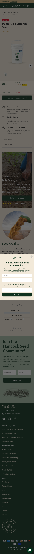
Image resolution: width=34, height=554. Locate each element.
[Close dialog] (32, 256)
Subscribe (17, 294)
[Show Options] (30, 290)
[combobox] (16, 290)
